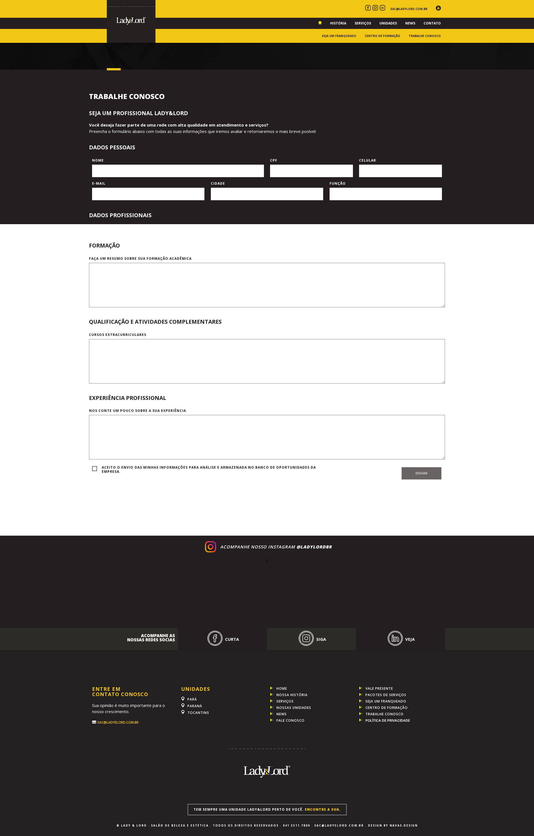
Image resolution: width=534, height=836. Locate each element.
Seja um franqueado (339, 36)
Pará (192, 699)
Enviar (421, 473)
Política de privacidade (387, 721)
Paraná (194, 706)
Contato (432, 23)
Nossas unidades (293, 707)
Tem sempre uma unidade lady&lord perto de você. (267, 809)
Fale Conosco (290, 720)
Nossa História (292, 694)
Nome (98, 160)
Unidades (388, 23)
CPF (273, 160)
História (338, 23)
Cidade (218, 183)
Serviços (363, 23)
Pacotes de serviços (385, 694)
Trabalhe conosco (425, 36)
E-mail (98, 183)
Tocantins (198, 712)
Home (281, 688)
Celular (367, 160)
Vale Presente (379, 688)
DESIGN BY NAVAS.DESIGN (393, 825)
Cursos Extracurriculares (117, 334)
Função (338, 183)
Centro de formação (382, 36)
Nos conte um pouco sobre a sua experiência (137, 410)
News (410, 23)
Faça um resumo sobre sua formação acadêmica (140, 258)
